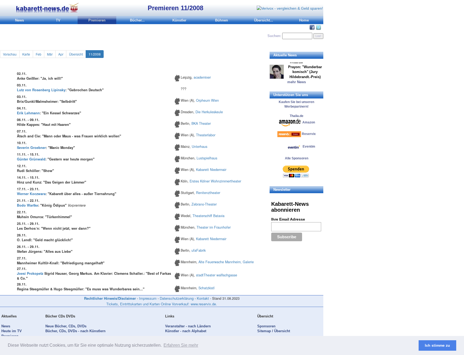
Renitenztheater (208, 192)
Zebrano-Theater (204, 204)
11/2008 (95, 54)
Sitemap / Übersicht (273, 331)
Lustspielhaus (207, 158)
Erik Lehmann (28, 113)
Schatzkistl (206, 288)
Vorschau (10, 54)
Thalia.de (296, 116)
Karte (26, 54)
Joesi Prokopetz (30, 273)
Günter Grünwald (31, 159)
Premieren (97, 20)
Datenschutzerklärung (177, 298)
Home (304, 20)
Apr (60, 54)
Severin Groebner (31, 147)
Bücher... (137, 20)
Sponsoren (266, 326)
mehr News (296, 82)
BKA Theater (201, 123)
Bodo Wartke (27, 205)
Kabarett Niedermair (211, 169)
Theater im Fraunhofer (214, 227)
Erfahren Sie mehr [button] (181, 345)
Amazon (308, 122)
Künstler (179, 20)
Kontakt (203, 298)
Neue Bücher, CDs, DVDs (65, 326)
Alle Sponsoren (296, 158)
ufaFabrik (198, 250)
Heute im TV (11, 331)
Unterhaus (199, 146)
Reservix (309, 134)
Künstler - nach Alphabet (185, 331)
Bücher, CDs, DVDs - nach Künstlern (75, 331)
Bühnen (221, 20)
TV (58, 20)
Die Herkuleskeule (209, 111)
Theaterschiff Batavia (208, 215)
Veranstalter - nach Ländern (188, 326)
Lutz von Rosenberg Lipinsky (41, 89)
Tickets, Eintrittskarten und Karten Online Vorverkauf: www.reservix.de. (161, 303)
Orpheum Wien (207, 100)
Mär (50, 54)
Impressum (148, 298)
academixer (202, 77)
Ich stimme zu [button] (437, 345)
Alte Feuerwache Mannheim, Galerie (226, 261)
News (19, 20)
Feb (38, 54)
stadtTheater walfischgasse (216, 275)
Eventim (308, 146)
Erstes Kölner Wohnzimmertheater (215, 181)
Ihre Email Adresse (288, 219)
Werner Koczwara (31, 193)
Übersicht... (263, 20)
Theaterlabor (205, 135)
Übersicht (76, 54)
